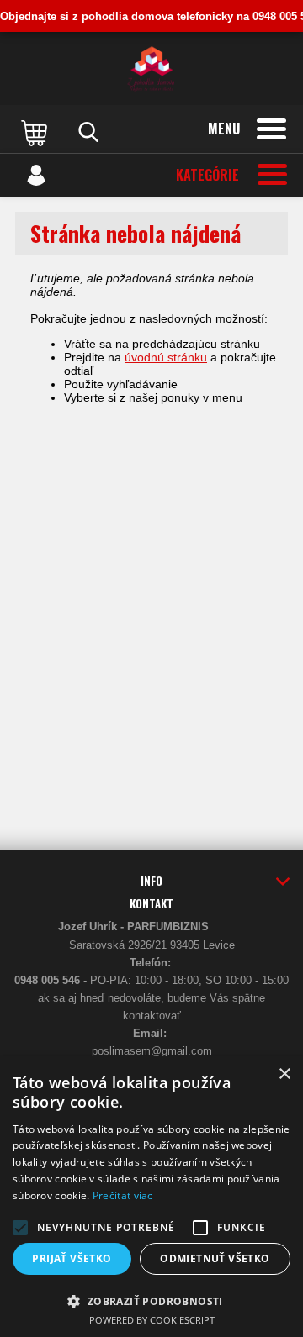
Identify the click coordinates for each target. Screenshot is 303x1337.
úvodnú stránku (166, 357)
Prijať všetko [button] (71, 1258)
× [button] (284, 1074)
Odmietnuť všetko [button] (214, 1258)
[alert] (151, 1196)
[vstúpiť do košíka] (36, 132)
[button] (20, 1228)
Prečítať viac (123, 1195)
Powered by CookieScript (152, 1319)
